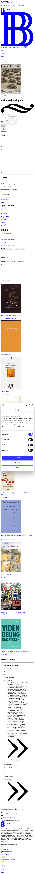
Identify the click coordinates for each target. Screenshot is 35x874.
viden (2, 202)
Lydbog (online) (12, 116)
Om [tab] (29, 410)
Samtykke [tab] (6, 410)
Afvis (17, 467)
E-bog (6, 120)
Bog (2, 121)
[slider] (17, 80)
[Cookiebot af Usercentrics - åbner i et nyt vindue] (25, 405)
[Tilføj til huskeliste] (3, 129)
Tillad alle (17, 457)
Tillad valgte (17, 462)
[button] (17, 813)
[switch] (30, 439)
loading (3, 125)
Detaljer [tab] (17, 410)
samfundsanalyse (5, 200)
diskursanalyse (4, 199)
